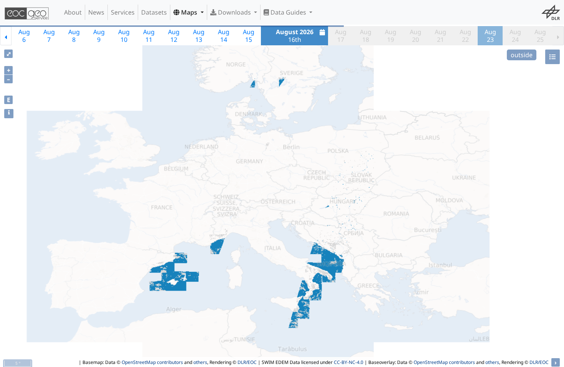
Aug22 (465, 36)
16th (294, 36)
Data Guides (288, 12)
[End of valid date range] (558, 35)
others (200, 362)
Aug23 (490, 36)
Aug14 (223, 36)
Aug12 (174, 36)
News (96, 12)
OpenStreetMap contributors (152, 362)
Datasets (154, 12)
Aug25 (540, 36)
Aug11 (149, 36)
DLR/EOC (247, 362)
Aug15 (248, 36)
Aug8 (74, 36)
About (73, 12)
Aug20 (415, 36)
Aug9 (99, 36)
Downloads (234, 12)
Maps (189, 12)
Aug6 (24, 36)
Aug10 (124, 36)
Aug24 (515, 36)
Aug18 (365, 36)
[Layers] (552, 57)
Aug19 (390, 36)
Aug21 (440, 36)
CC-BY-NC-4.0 (348, 362)
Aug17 (340, 36)
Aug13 (198, 36)
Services (123, 12)
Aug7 (49, 36)
